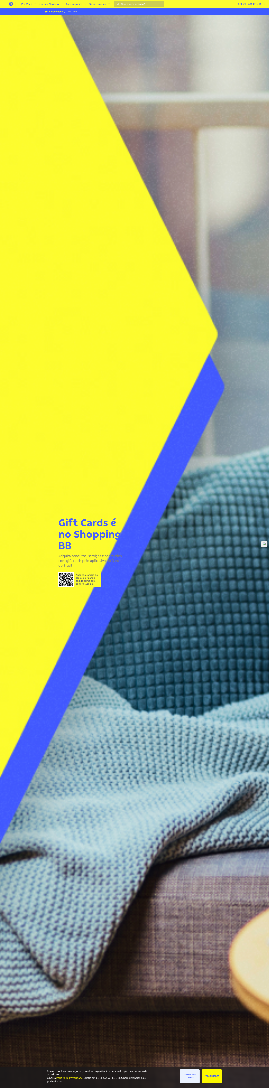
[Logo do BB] (11, 4)
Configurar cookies (190, 1076)
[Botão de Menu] (4, 4)
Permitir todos (212, 1076)
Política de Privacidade (69, 1078)
